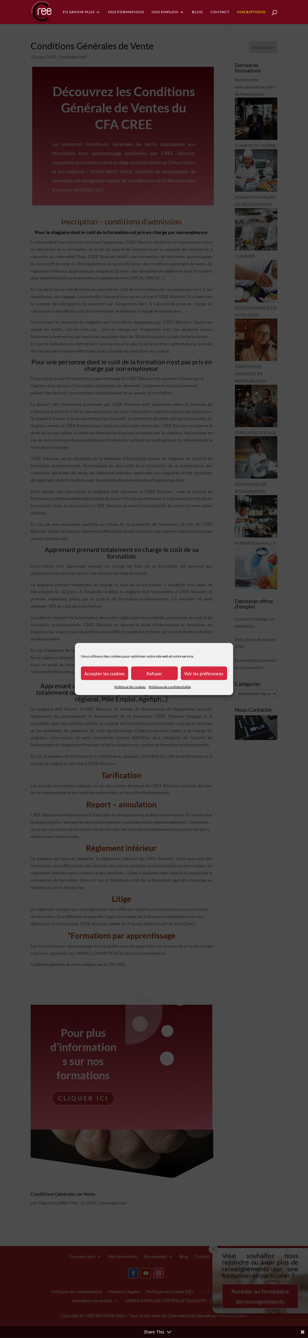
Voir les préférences (203, 673)
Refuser (154, 673)
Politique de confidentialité (170, 687)
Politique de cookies (130, 687)
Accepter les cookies (104, 673)
